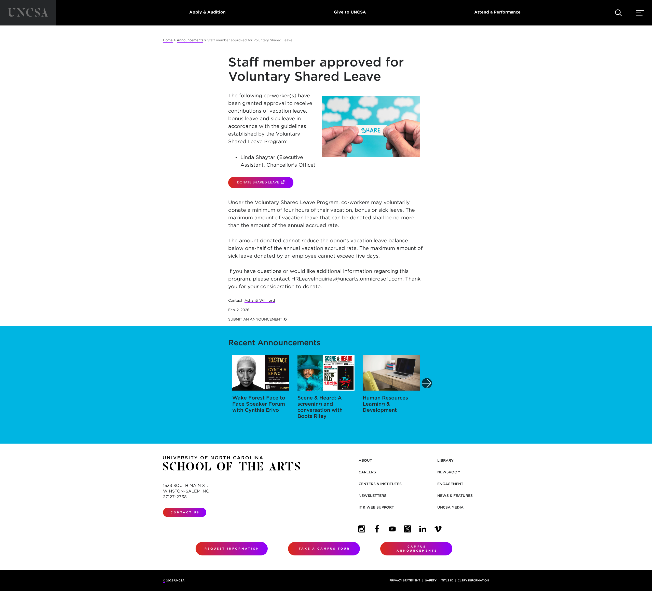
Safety (431, 580)
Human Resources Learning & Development (385, 404)
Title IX (447, 580)
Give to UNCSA (350, 12)
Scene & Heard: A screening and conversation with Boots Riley (320, 407)
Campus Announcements (417, 549)
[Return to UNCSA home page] (28, 12)
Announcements (190, 40)
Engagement (450, 484)
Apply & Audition (207, 12)
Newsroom (448, 472)
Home (168, 40)
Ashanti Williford (259, 300)
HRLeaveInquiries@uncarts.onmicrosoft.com (346, 279)
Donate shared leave (265, 182)
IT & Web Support (376, 507)
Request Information (232, 548)
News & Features (455, 496)
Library (445, 460)
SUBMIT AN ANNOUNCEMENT (255, 319)
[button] (618, 12)
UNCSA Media (450, 507)
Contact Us (185, 512)
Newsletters (372, 496)
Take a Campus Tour (324, 548)
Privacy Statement (404, 580)
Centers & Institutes (380, 484)
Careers (367, 472)
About (365, 460)
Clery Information (473, 580)
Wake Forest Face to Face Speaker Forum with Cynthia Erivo (258, 404)
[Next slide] (427, 383)
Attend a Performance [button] (497, 12)
